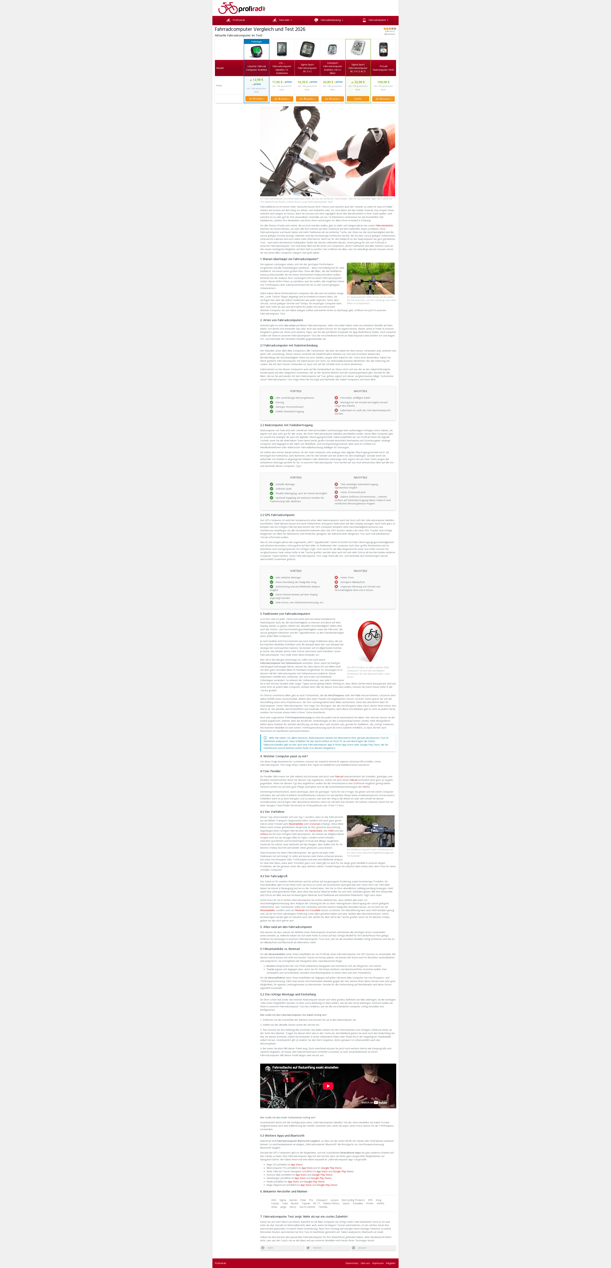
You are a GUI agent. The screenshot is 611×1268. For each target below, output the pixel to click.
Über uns (365, 1263)
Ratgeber (390, 1263)
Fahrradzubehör (378, 19)
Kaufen (358, 98)
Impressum (378, 1263)
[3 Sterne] (390, 28)
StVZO (366, 786)
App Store (296, 1164)
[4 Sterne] (392, 28)
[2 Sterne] (387, 28)
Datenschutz (351, 1263)
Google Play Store (331, 1167)
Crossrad (315, 823)
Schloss (264, 834)
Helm (331, 830)
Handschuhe (315, 830)
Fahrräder (284, 19)
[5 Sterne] (395, 28)
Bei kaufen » (256, 98)
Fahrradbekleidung (331, 19)
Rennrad (299, 910)
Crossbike (315, 910)
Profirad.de (239, 19)
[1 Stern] (384, 28)
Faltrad (353, 779)
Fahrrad (339, 776)
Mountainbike (296, 823)
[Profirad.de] (245, 8)
